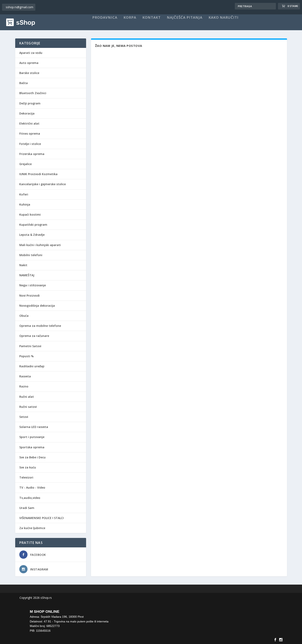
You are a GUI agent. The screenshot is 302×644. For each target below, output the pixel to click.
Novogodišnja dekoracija (37, 306)
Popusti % (26, 356)
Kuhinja (24, 204)
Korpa (129, 18)
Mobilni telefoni (30, 255)
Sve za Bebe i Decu (32, 457)
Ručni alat (26, 397)
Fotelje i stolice (30, 144)
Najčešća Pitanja (184, 18)
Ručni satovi (28, 407)
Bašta (23, 83)
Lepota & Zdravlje (32, 235)
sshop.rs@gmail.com (19, 7)
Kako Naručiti (224, 18)
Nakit (23, 265)
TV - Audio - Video (32, 487)
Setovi (23, 417)
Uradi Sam (26, 508)
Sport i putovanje (31, 437)
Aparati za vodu (30, 53)
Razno (23, 386)
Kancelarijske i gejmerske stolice (42, 184)
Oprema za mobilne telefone (40, 326)
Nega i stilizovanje (32, 285)
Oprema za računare (34, 336)
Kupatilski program (33, 225)
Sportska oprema (31, 447)
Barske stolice (29, 73)
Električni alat (29, 123)
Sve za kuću (27, 467)
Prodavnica (104, 18)
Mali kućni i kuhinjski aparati (40, 245)
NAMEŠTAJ (26, 275)
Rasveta (25, 376)
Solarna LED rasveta (33, 427)
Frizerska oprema (31, 154)
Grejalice (25, 164)
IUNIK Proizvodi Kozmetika (38, 174)
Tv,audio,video (29, 498)
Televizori (26, 477)
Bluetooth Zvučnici (32, 93)
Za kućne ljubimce (32, 528)
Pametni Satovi (30, 346)
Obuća (24, 316)
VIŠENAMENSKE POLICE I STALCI (41, 518)
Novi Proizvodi (29, 295)
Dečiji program (29, 103)
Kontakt (151, 18)
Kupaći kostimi (30, 214)
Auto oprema (28, 63)
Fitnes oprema (29, 133)
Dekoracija (27, 113)
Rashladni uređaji (31, 366)
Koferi (23, 194)
